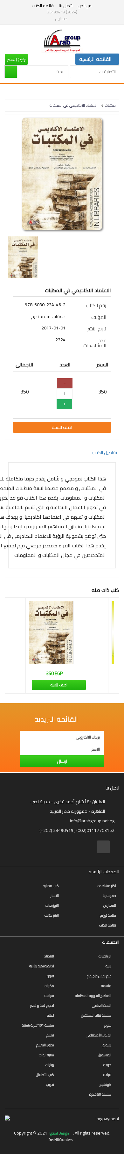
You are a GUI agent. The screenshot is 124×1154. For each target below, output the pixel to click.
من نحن (85, 6)
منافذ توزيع (108, 915)
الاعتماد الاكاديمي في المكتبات (74, 105)
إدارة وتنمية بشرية (41, 966)
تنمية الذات (46, 1055)
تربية (108, 966)
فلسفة (106, 986)
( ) (13, 59)
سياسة (49, 995)
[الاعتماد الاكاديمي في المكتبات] (62, 174)
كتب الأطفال (45, 1074)
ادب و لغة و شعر (42, 1005)
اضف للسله (62, 427)
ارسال (62, 761)
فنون (50, 976)
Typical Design (59, 1133)
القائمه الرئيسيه (95, 59)
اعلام (50, 1015)
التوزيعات (52, 905)
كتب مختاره (51, 886)
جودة (107, 1065)
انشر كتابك (52, 915)
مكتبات (110, 105)
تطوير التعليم (45, 1045)
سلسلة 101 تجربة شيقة (38, 1025)
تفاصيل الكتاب (104, 452)
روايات (49, 1065)
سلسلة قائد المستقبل (96, 1015)
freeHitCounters (60, 1139)
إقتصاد (49, 956)
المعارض (109, 905)
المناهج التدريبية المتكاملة (93, 995)
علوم (107, 1025)
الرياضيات (105, 956)
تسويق (106, 1045)
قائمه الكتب (43, 6)
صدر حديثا (109, 895)
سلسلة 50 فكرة (100, 1094)
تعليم (50, 1035)
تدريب (50, 1084)
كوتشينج (105, 1084)
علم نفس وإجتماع (99, 976)
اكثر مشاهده (107, 886)
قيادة (107, 1074)
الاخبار (55, 895)
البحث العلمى (101, 1005)
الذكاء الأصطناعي (98, 1035)
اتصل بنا (65, 6)
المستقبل (104, 1055)
